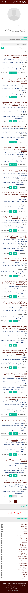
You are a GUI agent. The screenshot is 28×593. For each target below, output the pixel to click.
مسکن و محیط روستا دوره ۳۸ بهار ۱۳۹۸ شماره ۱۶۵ (13, 222)
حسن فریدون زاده (19, 239)
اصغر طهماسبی (6, 85)
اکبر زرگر (21, 307)
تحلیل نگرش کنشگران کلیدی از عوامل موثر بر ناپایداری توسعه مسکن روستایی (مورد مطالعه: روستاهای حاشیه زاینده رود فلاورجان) (14, 104)
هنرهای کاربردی (4, 137)
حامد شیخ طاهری (22, 309)
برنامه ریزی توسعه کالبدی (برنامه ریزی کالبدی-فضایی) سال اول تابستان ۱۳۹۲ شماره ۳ (14, 426)
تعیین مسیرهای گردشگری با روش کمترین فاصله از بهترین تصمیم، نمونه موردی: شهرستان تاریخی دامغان (14, 149)
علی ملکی (21, 403)
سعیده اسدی (11, 286)
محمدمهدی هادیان (19, 442)
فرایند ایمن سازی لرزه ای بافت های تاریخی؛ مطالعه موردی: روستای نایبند (15, 440)
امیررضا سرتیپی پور (19, 220)
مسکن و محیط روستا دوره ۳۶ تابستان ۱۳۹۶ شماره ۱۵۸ (12, 310)
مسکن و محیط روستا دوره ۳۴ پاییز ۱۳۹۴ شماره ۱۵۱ (13, 359)
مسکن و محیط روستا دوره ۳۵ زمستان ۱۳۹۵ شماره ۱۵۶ (12, 335)
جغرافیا (13, 68)
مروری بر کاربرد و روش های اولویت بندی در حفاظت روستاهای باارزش (15, 56)
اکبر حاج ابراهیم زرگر (23, 554)
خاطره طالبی (20, 59)
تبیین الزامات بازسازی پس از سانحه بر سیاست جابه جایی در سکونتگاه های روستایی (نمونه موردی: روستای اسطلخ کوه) (14, 352)
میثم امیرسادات (16, 264)
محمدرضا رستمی (10, 262)
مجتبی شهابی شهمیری (22, 546)
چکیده (14, 73)
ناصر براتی (17, 241)
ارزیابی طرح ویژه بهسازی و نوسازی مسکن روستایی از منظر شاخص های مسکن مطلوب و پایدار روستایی (14, 194)
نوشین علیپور (20, 128)
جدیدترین (18, 39)
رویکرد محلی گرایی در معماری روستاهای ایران (16, 460)
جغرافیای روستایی (19, 389)
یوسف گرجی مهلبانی (18, 331)
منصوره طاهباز (24, 576)
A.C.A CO (10, 590)
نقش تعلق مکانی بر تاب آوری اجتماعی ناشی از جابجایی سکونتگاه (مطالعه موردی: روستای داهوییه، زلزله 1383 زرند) (14, 282)
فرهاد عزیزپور (13, 85)
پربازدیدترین (12, 39)
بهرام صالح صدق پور (22, 569)
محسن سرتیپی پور (12, 59)
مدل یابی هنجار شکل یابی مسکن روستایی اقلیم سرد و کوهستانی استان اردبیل (14, 237)
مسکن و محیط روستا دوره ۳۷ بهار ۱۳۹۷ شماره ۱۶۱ (14, 288)
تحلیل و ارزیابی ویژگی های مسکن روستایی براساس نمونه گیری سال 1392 (15, 259)
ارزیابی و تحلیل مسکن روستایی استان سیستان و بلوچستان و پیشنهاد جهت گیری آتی (15, 481)
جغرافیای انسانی (6, 68)
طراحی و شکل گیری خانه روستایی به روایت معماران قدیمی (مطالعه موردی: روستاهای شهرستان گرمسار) (15, 303)
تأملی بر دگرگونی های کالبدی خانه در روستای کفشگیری (14, 126)
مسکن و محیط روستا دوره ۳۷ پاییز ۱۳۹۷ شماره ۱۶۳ (13, 265)
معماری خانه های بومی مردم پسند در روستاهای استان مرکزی (14, 421)
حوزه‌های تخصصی (20, 68)
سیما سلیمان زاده (19, 378)
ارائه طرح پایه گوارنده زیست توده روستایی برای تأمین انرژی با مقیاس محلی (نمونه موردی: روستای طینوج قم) (14, 328)
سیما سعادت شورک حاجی (21, 535)
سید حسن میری (5, 307)
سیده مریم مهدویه (10, 378)
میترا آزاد (5, 59)
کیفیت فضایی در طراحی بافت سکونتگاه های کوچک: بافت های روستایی (14, 218)
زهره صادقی (20, 85)
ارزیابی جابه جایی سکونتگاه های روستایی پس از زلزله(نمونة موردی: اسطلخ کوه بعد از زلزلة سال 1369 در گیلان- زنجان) (14, 374)
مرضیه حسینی (24, 560)
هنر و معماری (12, 137)
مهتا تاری (25, 533)
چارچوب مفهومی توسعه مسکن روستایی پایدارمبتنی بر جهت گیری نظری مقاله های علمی (14, 171)
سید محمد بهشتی (23, 551)
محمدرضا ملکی (19, 401)
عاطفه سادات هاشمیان (9, 356)
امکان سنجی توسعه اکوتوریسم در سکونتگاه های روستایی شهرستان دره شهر (16, 398)
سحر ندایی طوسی (10, 198)
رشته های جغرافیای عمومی (17, 161)
